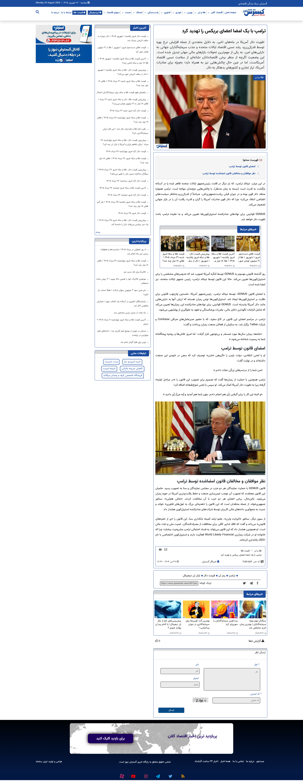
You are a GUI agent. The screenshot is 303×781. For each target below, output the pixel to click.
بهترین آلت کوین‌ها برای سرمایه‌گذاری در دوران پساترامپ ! (198, 624)
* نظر (256, 665)
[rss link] (182, 774)
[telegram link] (157, 774)
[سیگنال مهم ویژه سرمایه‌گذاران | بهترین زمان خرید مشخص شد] (253, 609)
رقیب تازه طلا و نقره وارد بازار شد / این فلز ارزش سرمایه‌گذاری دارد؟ (125, 131)
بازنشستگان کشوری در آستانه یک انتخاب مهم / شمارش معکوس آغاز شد (122, 304)
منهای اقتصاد (113, 12)
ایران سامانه (41, 761)
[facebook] (259, 583)
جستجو (260, 761)
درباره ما (55, 12)
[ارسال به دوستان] (165, 549)
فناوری (167, 12)
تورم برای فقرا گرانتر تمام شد (133, 342)
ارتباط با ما (66, 12)
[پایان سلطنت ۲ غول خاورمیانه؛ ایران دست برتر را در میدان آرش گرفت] (252, 583)
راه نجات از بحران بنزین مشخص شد (130, 313)
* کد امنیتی (255, 694)
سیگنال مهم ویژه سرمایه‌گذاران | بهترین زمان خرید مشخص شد (253, 624)
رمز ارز (221, 576)
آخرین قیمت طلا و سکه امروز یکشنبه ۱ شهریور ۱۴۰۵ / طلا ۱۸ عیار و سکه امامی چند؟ (223, 257)
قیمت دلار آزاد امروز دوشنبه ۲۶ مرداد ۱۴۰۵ (127, 195)
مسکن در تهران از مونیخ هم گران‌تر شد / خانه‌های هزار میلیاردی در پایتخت (122, 333)
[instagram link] (145, 774)
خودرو (178, 12)
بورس (189, 12)
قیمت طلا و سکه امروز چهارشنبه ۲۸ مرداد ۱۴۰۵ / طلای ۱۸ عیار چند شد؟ (122, 120)
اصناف (139, 12)
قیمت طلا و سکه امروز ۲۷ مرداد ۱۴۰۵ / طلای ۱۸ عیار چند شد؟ (123, 160)
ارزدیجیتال (94, 12)
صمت (128, 12)
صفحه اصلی (230, 12)
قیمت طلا (78, 12)
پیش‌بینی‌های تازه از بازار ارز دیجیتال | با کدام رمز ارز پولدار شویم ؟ (168, 624)
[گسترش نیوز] (254, 12)
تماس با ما (238, 761)
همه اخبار (225, 761)
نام (197, 665)
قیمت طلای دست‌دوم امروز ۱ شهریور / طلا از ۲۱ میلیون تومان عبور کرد (249, 257)
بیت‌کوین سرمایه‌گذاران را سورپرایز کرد (225, 622)
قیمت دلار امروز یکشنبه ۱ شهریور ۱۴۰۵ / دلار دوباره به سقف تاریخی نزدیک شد (123, 38)
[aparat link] (121, 775)
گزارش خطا (255, 641)
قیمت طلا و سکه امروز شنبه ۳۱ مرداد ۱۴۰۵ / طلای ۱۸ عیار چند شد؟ (173, 257)
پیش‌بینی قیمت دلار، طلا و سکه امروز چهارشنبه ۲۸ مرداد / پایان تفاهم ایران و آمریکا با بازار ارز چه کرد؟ (124, 142)
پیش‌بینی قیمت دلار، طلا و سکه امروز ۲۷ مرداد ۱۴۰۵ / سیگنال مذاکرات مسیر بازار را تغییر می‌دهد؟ (122, 172)
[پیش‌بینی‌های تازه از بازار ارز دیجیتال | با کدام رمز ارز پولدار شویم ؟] (167, 609)
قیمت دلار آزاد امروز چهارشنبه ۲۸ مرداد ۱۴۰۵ (126, 151)
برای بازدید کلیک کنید (110, 738)
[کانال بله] (64, 54)
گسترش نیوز (130, 762)
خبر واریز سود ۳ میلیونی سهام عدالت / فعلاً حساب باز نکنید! (123, 292)
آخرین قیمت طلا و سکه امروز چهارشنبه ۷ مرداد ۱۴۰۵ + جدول (122, 322)
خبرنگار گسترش (209, 561)
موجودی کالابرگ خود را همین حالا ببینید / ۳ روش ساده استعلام (122, 281)
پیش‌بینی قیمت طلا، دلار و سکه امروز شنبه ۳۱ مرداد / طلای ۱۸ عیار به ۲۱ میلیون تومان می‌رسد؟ (123, 102)
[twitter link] (170, 774)
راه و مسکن (153, 12)
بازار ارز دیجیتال (191, 576)
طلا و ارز (202, 12)
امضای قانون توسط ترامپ (242, 166)
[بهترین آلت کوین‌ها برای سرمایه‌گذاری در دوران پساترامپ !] (196, 609)
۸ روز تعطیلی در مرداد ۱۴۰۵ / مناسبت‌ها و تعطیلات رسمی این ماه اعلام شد (124, 252)
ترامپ (232, 576)
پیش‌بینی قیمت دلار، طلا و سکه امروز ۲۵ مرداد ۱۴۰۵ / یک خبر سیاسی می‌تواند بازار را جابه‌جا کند (122, 222)
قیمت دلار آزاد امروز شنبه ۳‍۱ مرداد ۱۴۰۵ (128, 111)
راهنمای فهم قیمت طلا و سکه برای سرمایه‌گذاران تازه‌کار (122, 92)
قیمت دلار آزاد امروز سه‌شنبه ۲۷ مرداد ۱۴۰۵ (126, 181)
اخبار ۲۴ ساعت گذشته (206, 761)
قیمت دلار (209, 576)
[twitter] (245, 583)
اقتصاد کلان (217, 12)
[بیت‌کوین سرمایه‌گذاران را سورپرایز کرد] (224, 609)
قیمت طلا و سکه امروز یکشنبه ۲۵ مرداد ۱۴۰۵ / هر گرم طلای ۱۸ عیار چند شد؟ (122, 204)
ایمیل (196, 678)
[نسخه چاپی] (160, 549)
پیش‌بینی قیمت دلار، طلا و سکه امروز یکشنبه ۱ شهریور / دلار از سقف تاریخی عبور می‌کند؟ (198, 257)
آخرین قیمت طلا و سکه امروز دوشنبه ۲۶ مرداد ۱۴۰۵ (123, 188)
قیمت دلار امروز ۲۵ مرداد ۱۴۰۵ (132, 213)
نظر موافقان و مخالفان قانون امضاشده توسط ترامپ (229, 173)
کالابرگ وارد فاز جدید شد (135, 272)
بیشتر (98, 232)
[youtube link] (133, 774)
